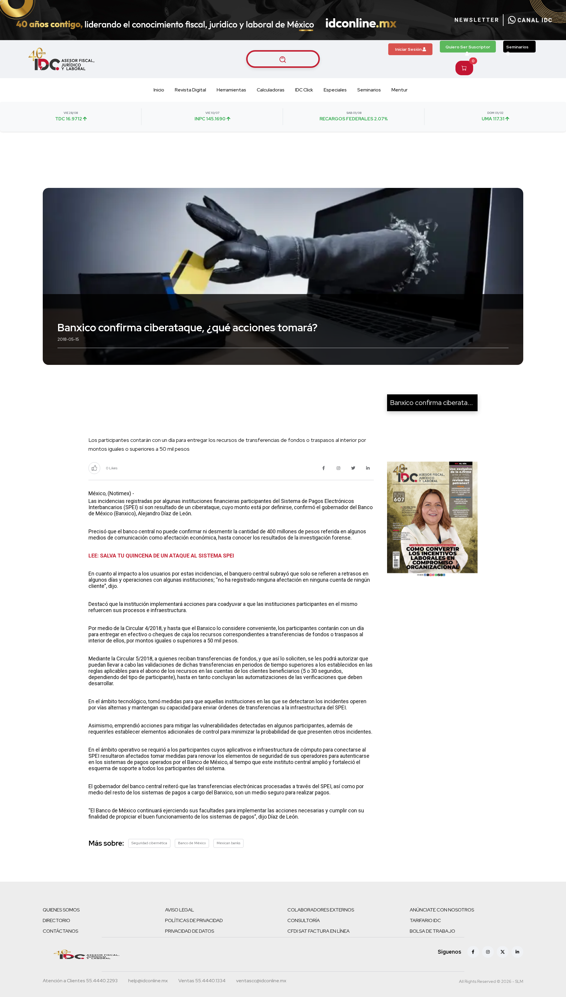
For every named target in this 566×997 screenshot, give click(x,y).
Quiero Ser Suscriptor (467, 47)
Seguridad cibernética (149, 843)
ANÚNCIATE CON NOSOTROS (442, 910)
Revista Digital (190, 90)
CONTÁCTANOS (60, 931)
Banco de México (192, 843)
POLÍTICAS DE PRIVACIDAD (194, 920)
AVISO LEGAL (179, 910)
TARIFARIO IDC (425, 920)
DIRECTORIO (56, 920)
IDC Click (304, 90)
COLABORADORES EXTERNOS (320, 910)
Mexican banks (228, 843)
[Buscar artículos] (283, 59)
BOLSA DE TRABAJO (432, 931)
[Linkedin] (517, 952)
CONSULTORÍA (303, 920)
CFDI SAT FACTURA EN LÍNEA (318, 931)
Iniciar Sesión (408, 49)
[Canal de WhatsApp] (530, 20)
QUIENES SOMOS (61, 910)
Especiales (335, 90)
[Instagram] (488, 952)
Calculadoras (270, 90)
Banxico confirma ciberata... (431, 402)
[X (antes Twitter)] (503, 952)
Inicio (159, 90)
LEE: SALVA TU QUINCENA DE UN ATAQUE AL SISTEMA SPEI (161, 555)
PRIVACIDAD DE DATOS (189, 931)
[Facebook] (473, 952)
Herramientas (231, 90)
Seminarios (517, 47)
